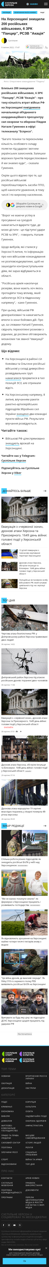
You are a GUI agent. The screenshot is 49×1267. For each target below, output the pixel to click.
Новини (5, 1076)
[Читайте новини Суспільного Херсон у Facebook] (3, 1225)
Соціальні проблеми (31, 1153)
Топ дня (30, 1164)
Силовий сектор (10, 1142)
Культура (31, 1106)
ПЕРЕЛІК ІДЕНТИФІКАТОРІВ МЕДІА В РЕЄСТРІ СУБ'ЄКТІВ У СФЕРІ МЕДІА (35, 1202)
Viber (17, 473)
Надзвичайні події (36, 1116)
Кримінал (6, 1106)
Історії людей (33, 1142)
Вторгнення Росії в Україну (25, 12)
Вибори (5, 1116)
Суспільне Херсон (13, 460)
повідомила (31, 107)
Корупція (31, 1102)
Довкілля (6, 1121)
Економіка (7, 1111)
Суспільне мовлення (7, 1184)
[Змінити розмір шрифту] (46, 47)
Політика (6, 1147)
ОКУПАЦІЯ (6, 12)
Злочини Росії (9, 1152)
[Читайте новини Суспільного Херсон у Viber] (20, 1225)
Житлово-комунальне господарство (9, 1128)
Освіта (29, 1111)
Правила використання (34, 1184)
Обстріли (31, 1088)
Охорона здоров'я (36, 1121)
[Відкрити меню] (46, 4)
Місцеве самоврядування (35, 1136)
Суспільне (13, 40)
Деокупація (7, 1088)
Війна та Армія (34, 1159)
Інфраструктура (34, 1125)
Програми (7, 1197)
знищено (22, 414)
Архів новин (32, 1178)
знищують (12, 443)
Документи (32, 1190)
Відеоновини (9, 1164)
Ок (24, 1261)
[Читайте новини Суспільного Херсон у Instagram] (9, 1225)
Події (42, 12)
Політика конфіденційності (11, 1191)
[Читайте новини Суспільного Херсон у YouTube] (14, 1225)
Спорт (4, 1159)
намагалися (13, 378)
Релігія (29, 1147)
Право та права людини (10, 1136)
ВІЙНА (29, 1083)
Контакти (6, 1178)
